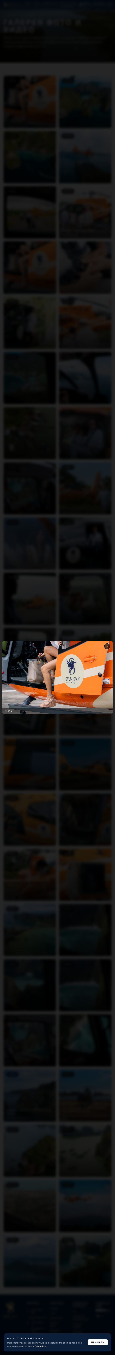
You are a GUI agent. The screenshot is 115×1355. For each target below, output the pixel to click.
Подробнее (40, 1346)
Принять (97, 1342)
